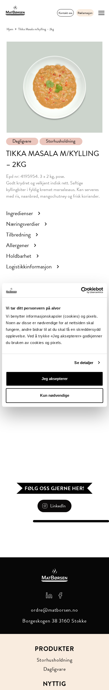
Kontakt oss (65, 13)
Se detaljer (83, 362)
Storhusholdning (60, 141)
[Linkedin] (49, 595)
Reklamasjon (85, 13)
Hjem (10, 29)
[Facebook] (60, 595)
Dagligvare (21, 141)
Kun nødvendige (54, 395)
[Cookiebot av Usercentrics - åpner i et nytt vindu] (81, 290)
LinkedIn (58, 505)
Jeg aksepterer (55, 378)
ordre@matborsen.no (54, 610)
